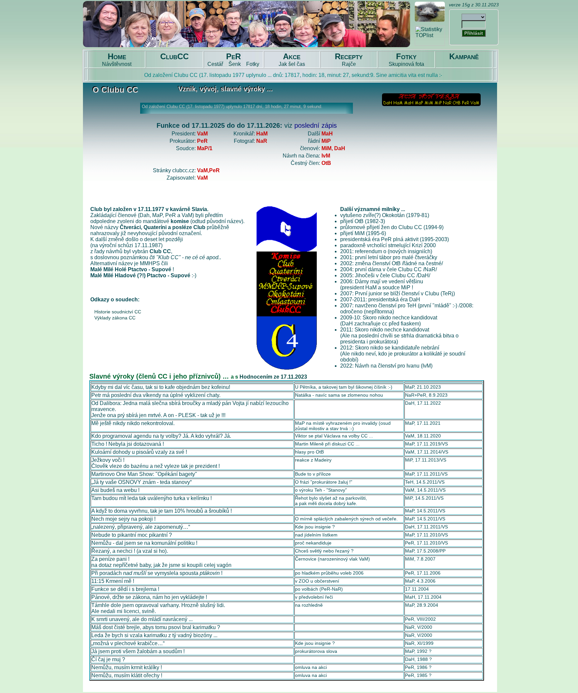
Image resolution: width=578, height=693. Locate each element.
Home (117, 56)
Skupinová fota (406, 64)
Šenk (234, 64)
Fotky (252, 64)
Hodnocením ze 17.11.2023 (273, 377)
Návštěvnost (116, 64)
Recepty (349, 56)
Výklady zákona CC (114, 317)
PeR (233, 56)
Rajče (349, 64)
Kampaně (464, 56)
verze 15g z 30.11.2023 (474, 4)
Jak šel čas (292, 64)
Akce (291, 56)
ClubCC (174, 56)
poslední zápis (315, 125)
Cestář (215, 64)
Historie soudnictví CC (117, 311)
